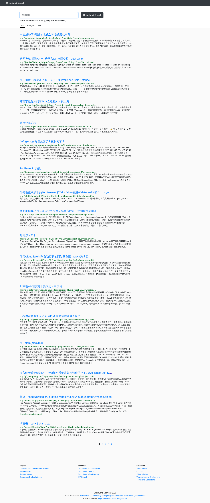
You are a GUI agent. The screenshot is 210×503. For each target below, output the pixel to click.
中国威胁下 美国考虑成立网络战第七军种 (45, 34)
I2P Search (82, 477)
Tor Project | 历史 (30, 168)
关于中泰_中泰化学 (31, 343)
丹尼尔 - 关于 (28, 235)
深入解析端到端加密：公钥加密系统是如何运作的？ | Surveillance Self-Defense (68, 372)
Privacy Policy (142, 474)
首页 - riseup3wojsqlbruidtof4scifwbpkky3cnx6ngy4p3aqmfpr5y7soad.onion (66, 396)
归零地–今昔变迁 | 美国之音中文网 (41, 286)
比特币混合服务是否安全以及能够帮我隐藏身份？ (50, 316)
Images (30, 25)
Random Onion (26, 474)
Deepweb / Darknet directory (32, 477)
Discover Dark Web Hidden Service (34, 469)
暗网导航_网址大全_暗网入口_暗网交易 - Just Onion (52, 58)
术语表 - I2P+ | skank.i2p (35, 423)
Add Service (142, 469)
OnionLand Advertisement (89, 469)
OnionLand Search (15, 3)
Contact (140, 471)
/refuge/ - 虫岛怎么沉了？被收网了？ (42, 141)
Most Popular (25, 471)
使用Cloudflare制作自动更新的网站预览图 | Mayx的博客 (54, 256)
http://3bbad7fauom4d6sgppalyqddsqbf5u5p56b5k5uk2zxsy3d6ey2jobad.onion (113, 496)
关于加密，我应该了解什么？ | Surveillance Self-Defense (55, 80)
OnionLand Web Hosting (88, 474)
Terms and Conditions (146, 480)
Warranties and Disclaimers (148, 477)
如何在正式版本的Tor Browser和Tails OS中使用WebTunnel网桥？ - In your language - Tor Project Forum (84, 192)
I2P (39, 25)
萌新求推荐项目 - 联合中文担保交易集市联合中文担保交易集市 (58, 211)
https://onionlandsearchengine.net (112, 498)
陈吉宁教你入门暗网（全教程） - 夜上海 (44, 101)
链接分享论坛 (28, 122)
